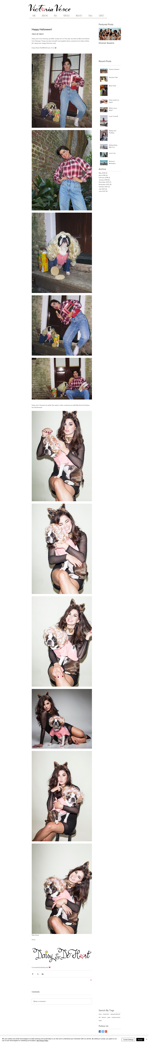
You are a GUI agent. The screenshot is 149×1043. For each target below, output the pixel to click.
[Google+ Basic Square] (106, 1031)
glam (108, 1017)
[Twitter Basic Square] (103, 1031)
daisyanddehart (115, 1014)
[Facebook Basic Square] (100, 1031)
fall (99, 1017)
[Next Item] (118, 34)
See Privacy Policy (42, 1040)
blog (100, 1014)
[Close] (146, 1039)
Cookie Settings (128, 1040)
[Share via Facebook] (33, 974)
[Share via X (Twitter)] (38, 974)
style (100, 1020)
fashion (104, 1017)
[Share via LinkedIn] (43, 974)
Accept (140, 1040)
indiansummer (116, 1017)
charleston (106, 1014)
